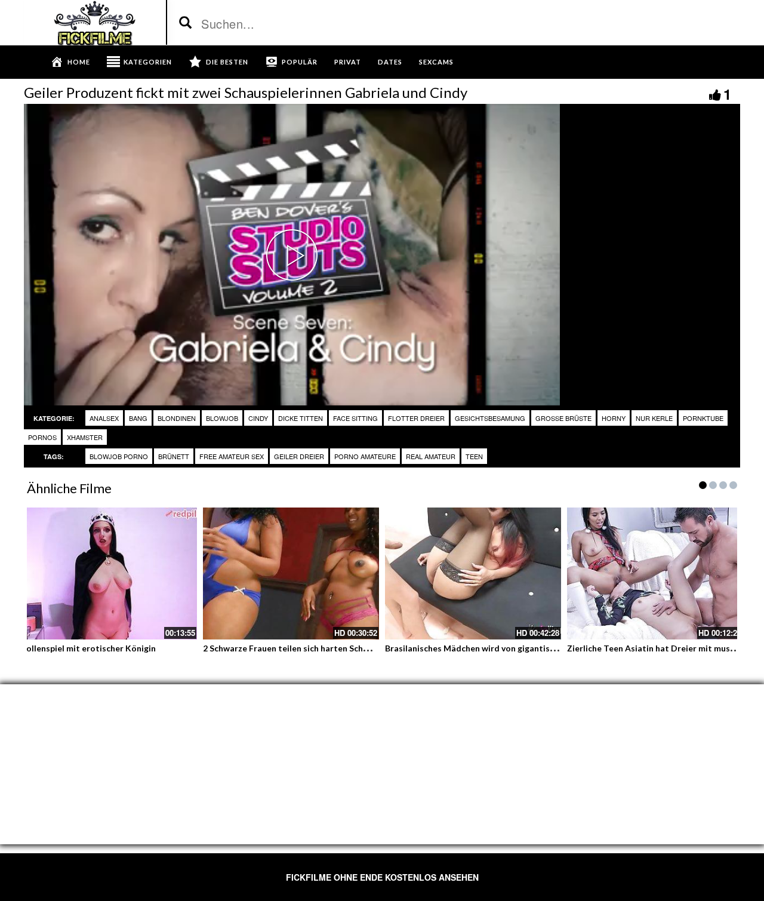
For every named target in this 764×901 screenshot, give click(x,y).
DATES (390, 62)
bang (138, 418)
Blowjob (222, 418)
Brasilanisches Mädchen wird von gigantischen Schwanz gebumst (512, 648)
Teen (474, 456)
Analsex (104, 418)
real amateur (430, 456)
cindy (258, 418)
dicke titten (300, 418)
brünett (173, 456)
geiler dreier (299, 456)
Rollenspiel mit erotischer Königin (88, 648)
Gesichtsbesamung (490, 418)
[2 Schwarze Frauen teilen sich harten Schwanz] (291, 573)
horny (614, 418)
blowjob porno (119, 456)
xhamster (85, 437)
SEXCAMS (436, 62)
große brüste (563, 418)
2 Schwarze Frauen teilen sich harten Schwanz (293, 648)
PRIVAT (347, 62)
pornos (42, 437)
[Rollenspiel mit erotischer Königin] (109, 573)
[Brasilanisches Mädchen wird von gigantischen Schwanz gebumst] (473, 573)
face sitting (355, 418)
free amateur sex (231, 456)
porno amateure (365, 456)
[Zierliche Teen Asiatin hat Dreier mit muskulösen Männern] (655, 573)
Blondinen (177, 418)
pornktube (703, 418)
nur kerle (654, 418)
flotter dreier (416, 418)
